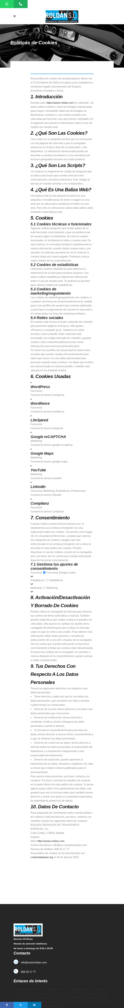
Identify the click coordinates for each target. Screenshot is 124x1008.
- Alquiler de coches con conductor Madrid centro (69, 989)
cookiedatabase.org (42, 857)
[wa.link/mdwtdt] (7, 4)
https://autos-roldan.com (60, 102)
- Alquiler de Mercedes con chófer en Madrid (51, 1001)
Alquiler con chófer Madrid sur (29, 989)
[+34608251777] (20, 4)
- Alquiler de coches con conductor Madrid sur (58, 993)
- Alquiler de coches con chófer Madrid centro (61, 997)
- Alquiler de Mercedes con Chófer (91, 1001)
